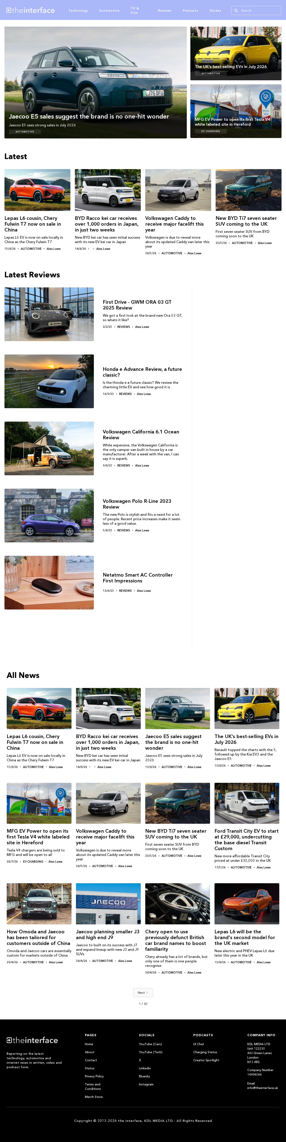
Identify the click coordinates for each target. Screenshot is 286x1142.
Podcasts (190, 10)
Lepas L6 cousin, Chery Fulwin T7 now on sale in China (32, 224)
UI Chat (198, 1044)
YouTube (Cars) (150, 1044)
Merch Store (94, 1097)
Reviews (165, 10)
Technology (78, 10)
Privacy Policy (94, 1076)
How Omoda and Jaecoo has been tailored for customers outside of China (38, 937)
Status (90, 1068)
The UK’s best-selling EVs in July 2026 (246, 739)
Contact (91, 1060)
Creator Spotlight (206, 1060)
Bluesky (144, 1076)
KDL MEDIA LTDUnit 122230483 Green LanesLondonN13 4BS (259, 1053)
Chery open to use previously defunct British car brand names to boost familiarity (175, 940)
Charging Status (205, 1052)
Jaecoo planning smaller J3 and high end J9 (107, 934)
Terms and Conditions (93, 1086)
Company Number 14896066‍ (260, 1072)
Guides (215, 10)
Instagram (146, 1084)
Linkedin (145, 1068)
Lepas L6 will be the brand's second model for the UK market (244, 937)
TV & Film (135, 10)
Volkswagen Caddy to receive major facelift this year (174, 224)
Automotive (109, 10)
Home (89, 1044)
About (89, 1052)
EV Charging (211, 131)
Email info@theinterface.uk (262, 1085)
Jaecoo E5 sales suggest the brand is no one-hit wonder (173, 742)
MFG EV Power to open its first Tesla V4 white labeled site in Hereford (38, 837)
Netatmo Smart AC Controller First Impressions (138, 578)
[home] (51, 10)
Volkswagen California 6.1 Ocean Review (141, 435)
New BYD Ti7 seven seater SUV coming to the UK (246, 221)
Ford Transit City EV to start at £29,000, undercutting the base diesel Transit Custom (246, 839)
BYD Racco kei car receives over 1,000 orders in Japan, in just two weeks (106, 224)
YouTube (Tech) (150, 1052)
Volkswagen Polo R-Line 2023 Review (137, 504)
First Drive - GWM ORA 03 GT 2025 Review (137, 305)
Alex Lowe (54, 248)
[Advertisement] (239, 370)
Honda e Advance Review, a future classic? (142, 372)
